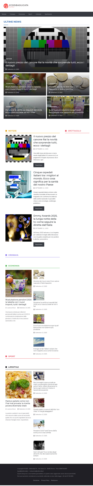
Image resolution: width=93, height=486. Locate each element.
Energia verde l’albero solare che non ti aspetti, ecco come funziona (45, 350)
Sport (30, 14)
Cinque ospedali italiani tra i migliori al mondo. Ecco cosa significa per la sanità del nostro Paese (46, 178)
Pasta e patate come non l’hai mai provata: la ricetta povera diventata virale (17, 403)
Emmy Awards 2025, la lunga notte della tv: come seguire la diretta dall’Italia (45, 220)
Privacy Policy (45, 480)
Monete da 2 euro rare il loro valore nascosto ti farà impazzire (46, 282)
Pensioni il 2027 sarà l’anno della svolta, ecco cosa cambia (45, 431)
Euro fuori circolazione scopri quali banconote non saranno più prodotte (45, 327)
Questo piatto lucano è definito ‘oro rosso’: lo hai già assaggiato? (46, 410)
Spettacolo (48, 14)
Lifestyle (38, 14)
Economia (22, 14)
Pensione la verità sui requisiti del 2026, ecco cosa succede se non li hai (45, 304)
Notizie (4, 14)
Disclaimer (36, 480)
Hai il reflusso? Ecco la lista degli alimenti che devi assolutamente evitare (45, 454)
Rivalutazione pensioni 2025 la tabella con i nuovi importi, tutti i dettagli (18, 302)
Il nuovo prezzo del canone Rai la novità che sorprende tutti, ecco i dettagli (45, 141)
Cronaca (12, 14)
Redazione (54, 480)
